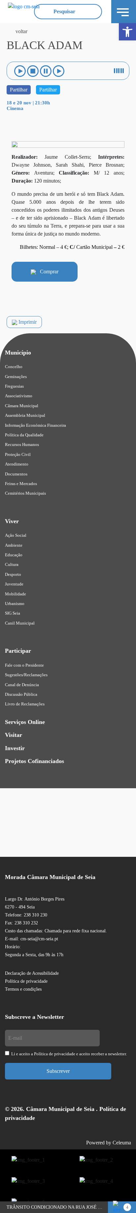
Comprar (47, 271)
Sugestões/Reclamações (26, 674)
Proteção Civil (18, 454)
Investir (15, 748)
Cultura (11, 564)
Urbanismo (14, 603)
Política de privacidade (26, 981)
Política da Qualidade (24, 434)
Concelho (13, 366)
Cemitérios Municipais (25, 493)
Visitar (13, 735)
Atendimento (16, 464)
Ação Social (15, 535)
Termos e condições (23, 989)
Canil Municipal (20, 623)
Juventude (14, 583)
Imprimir (27, 322)
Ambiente (13, 545)
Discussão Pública (21, 694)
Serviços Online (25, 722)
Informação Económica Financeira (35, 425)
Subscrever (58, 1071)
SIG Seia (12, 613)
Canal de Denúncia (22, 684)
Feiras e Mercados (21, 483)
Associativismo (18, 395)
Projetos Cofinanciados (34, 761)
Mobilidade (15, 593)
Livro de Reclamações (25, 703)
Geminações (16, 376)
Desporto (13, 574)
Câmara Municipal (21, 405)
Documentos (16, 473)
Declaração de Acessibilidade (32, 973)
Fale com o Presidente (24, 665)
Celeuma (122, 1142)
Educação (13, 554)
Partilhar (18, 89)
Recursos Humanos (22, 444)
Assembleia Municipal (25, 415)
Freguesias (14, 386)
